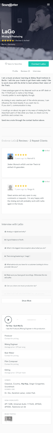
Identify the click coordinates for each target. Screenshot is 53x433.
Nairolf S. (31, 158)
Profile (15, 71)
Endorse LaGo (9, 140)
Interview (37, 71)
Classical (8, 384)
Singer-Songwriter (36, 384)
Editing (7, 370)
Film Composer (11, 361)
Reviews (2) (25, 71)
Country (16, 384)
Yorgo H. (31, 189)
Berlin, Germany (8, 44)
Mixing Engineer (11, 344)
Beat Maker (9, 353)
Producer (8, 336)
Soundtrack (9, 387)
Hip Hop (24, 384)
